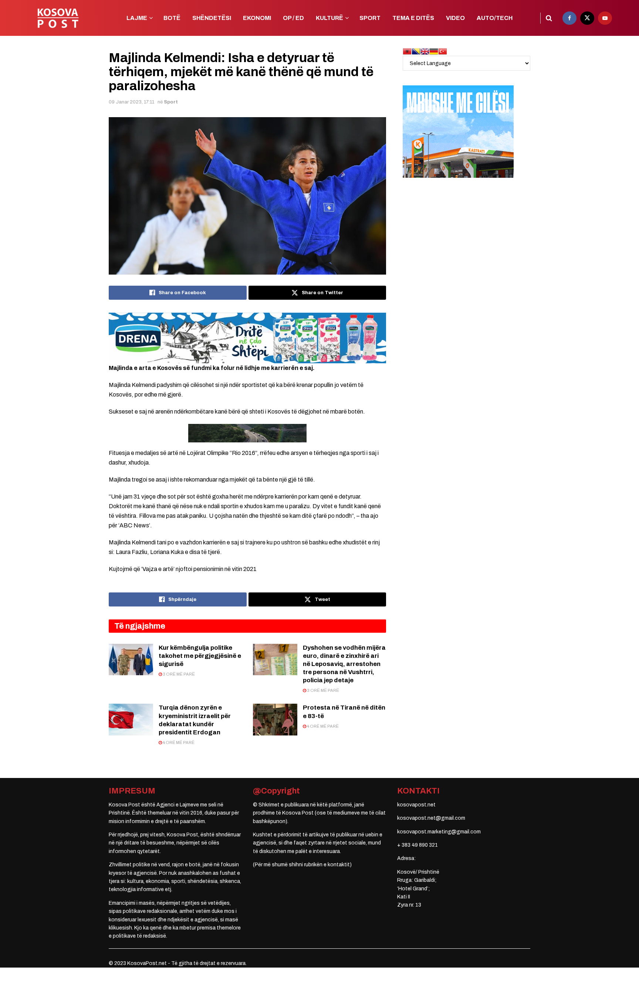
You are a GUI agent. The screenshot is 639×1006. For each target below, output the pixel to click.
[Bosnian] (416, 51)
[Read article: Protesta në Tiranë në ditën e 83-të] (275, 719)
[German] (433, 51)
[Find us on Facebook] (569, 18)
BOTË (171, 18)
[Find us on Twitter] (587, 18)
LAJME (136, 18)
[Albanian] (407, 51)
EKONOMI (257, 18)
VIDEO (455, 18)
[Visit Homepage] (58, 18)
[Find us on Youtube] (605, 18)
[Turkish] (442, 51)
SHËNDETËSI (211, 18)
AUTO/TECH (495, 18)
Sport (171, 102)
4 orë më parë (178, 742)
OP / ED (293, 18)
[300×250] (458, 131)
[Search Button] (549, 18)
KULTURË (329, 18)
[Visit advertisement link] (247, 338)
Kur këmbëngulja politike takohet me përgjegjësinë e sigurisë (200, 655)
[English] (424, 51)
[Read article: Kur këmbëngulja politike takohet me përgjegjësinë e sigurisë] (131, 660)
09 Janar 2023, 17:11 (131, 102)
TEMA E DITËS (413, 18)
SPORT (370, 18)
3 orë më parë (178, 674)
